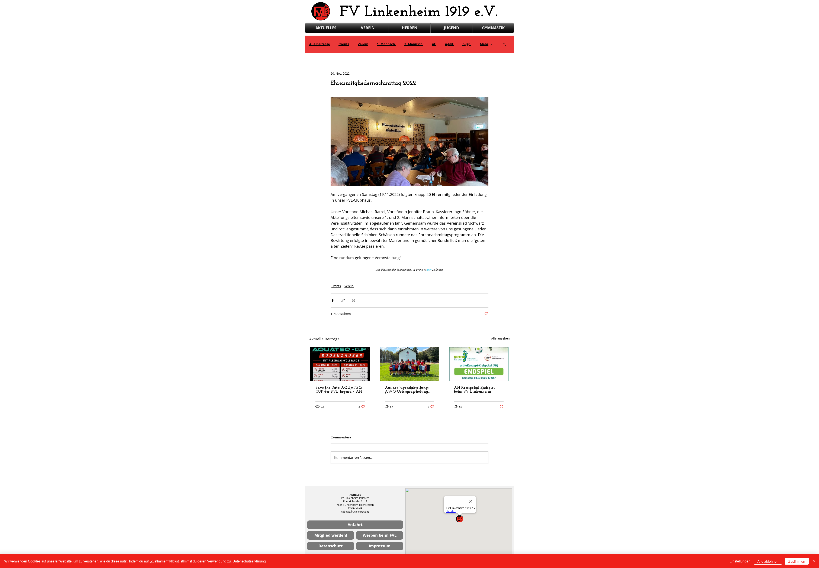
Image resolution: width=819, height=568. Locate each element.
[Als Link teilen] (343, 300)
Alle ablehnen (767, 561)
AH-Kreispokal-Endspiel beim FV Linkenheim (474, 390)
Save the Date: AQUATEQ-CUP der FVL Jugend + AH (339, 390)
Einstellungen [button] (739, 561)
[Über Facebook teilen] (333, 300)
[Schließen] (813, 561)
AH (434, 44)
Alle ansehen (500, 338)
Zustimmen (796, 561)
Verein (363, 44)
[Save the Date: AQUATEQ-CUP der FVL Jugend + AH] (340, 364)
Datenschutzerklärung (249, 561)
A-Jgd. (449, 44)
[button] (504, 44)
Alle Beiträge (319, 44)
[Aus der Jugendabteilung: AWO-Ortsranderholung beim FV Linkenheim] (410, 364)
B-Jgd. (466, 44)
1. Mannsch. (386, 44)
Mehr (484, 44)
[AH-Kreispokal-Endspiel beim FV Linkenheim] (479, 364)
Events (343, 44)
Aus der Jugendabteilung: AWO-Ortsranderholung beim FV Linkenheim (406, 390)
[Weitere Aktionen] (485, 73)
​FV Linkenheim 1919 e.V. (419, 12)
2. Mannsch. (413, 44)
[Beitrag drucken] (353, 300)
